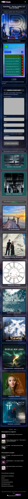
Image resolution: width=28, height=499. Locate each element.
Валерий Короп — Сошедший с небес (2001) (14, 340)
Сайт (5, 128)
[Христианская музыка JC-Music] (6, 2)
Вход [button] (15, 429)
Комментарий (7, 96)
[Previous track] (5, 52)
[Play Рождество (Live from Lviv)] (6, 46)
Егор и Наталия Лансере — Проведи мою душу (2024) (14, 368)
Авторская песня (5, 479)
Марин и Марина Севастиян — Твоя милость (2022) (14, 257)
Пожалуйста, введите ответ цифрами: (13, 133)
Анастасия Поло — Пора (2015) (14, 396)
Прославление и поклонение (7, 475)
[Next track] (8, 52)
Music (14, 79)
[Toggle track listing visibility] (22, 52)
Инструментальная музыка (7, 481)
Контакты (11, 429)
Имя (5, 116)
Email (5, 122)
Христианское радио (5, 483)
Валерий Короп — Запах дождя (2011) (14, 312)
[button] (22, 56)
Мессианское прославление (7, 485)
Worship (3, 477)
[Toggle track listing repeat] (10, 52)
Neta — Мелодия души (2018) (14, 229)
